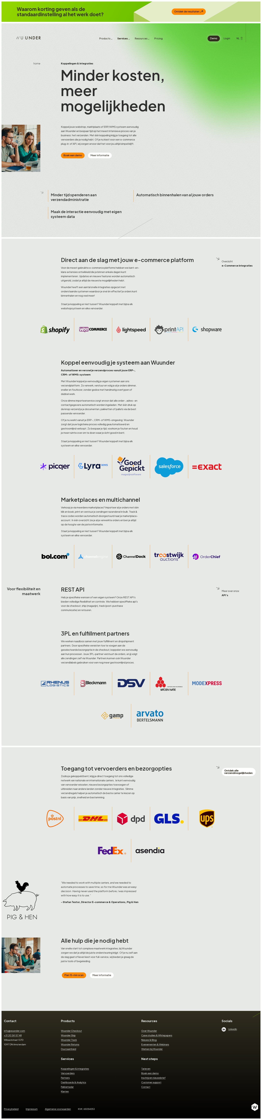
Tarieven (145, 1068)
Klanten (65, 1091)
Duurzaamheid (68, 1048)
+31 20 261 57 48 (13, 1035)
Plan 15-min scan (74, 975)
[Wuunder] (28, 37)
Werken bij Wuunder (152, 1048)
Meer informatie (100, 155)
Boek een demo (73, 155)
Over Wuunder (149, 1030)
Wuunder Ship (68, 1035)
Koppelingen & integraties (75, 1068)
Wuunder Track (69, 1039)
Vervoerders (68, 1073)
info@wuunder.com (14, 1030)
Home (37, 63)
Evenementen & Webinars (155, 1044)
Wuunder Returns (70, 1044)
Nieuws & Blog (149, 1039)
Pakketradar (67, 1086)
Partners (65, 1077)
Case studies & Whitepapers (156, 1035)
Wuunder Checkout (71, 1030)
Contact (10, 1021)
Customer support (151, 1082)
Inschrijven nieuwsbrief (153, 1077)
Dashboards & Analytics (73, 1082)
